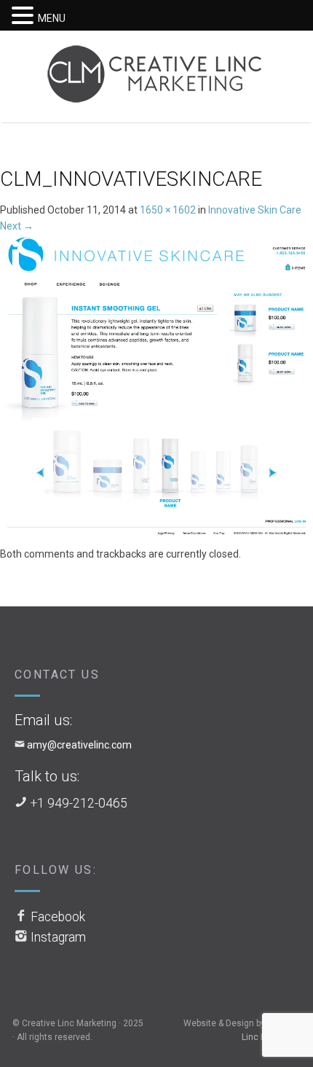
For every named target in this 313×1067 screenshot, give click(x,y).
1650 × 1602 (168, 210)
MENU (52, 18)
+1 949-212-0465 (79, 803)
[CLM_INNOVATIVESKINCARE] (156, 389)
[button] (25, 16)
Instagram (58, 937)
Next (16, 226)
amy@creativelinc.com (79, 745)
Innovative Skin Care (254, 210)
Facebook (58, 917)
